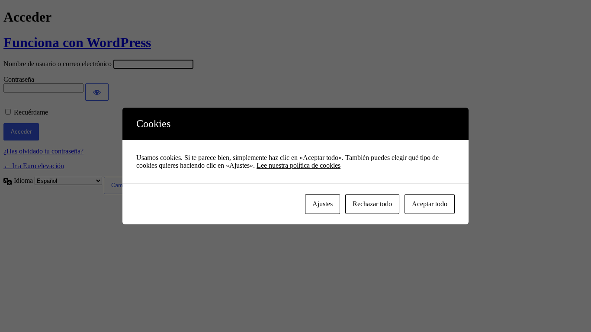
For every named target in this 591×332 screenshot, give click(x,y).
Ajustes (322, 204)
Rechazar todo (372, 204)
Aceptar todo (429, 204)
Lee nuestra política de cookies (298, 165)
